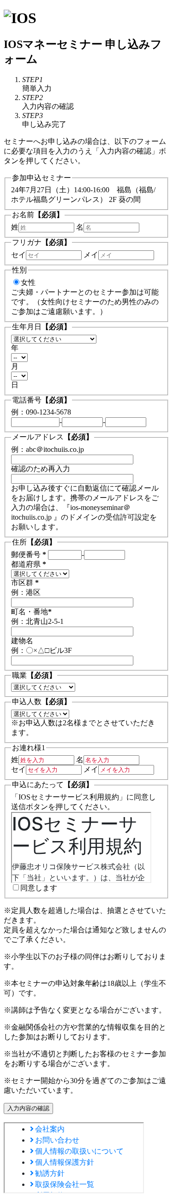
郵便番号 (28, 554)
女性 (28, 282)
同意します (38, 888)
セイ (18, 255)
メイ (91, 255)
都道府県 (28, 564)
